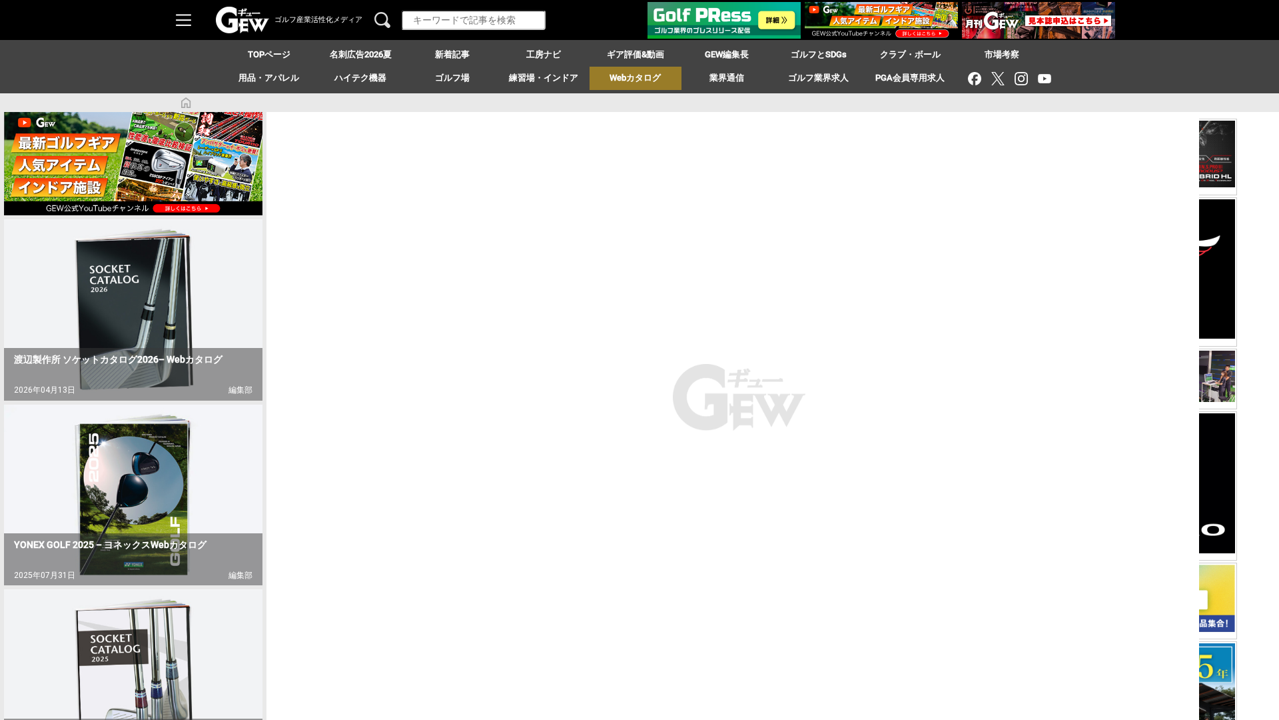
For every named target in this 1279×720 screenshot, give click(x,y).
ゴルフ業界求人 (818, 78)
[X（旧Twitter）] (997, 78)
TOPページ (269, 54)
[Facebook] (974, 78)
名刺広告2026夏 (361, 54)
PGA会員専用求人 (910, 78)
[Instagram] (1021, 78)
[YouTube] (1044, 78)
